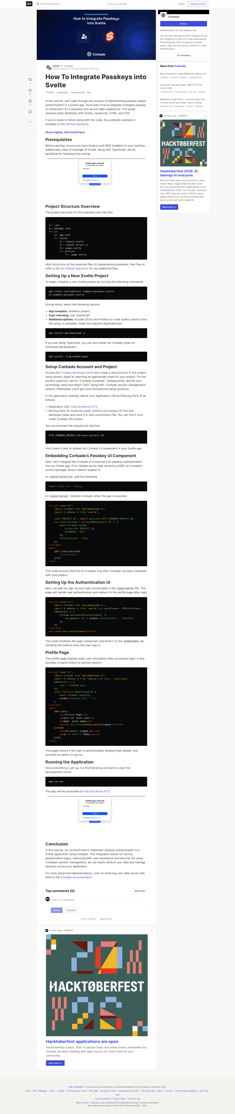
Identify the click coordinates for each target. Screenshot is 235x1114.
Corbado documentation (76, 877)
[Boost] (30, 112)
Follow (183, 23)
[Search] (37, 3)
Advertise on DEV (108, 1091)
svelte (50, 92)
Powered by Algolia (115, 4)
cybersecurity (77, 92)
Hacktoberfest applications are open (82, 1041)
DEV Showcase (148, 1091)
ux (89, 92)
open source (100, 1102)
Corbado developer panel (77, 372)
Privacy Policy (119, 1099)
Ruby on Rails (112, 1105)
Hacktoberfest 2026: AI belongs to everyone (179, 173)
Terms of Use (134, 1099)
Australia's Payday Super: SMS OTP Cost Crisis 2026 (182, 88)
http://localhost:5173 (84, 406)
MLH (117, 1095)
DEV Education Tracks (77, 1091)
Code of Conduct (88, 919)
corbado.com (94, 69)
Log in (181, 3)
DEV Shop (204, 1091)
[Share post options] (30, 121)
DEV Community (76, 1087)
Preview (71, 910)
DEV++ (53, 1091)
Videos (61, 1091)
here (140, 415)
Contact (169, 1091)
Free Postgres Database (186, 1091)
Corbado (68, 66)
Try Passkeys (184, 55)
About (160, 1091)
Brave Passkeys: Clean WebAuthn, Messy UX (183, 75)
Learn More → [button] (55, 1063)
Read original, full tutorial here (65, 132)
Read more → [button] (169, 207)
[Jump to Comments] (30, 91)
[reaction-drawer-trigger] (30, 81)
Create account (198, 3)
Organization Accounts (128, 1091)
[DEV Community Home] (29, 4)
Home (27, 1091)
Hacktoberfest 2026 (170, 190)
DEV (128, 1102)
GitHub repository (77, 124)
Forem (86, 1102)
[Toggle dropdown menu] (152, 930)
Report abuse (106, 919)
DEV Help (93, 1091)
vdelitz (56, 66)
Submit (56, 910)
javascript (62, 92)
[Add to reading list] (30, 102)
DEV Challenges (40, 1091)
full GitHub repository (74, 268)
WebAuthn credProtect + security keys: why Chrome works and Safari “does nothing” (182, 102)
